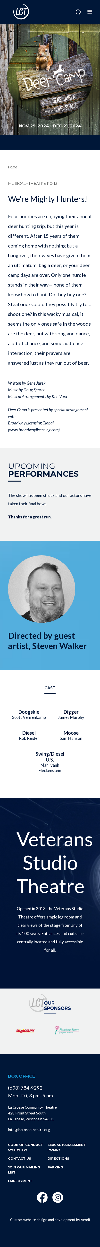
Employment (20, 1181)
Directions (58, 1158)
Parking (55, 1167)
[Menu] (89, 12)
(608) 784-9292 (25, 1088)
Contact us (19, 1158)
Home (12, 167)
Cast (50, 687)
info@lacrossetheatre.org (29, 1129)
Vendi (85, 1219)
